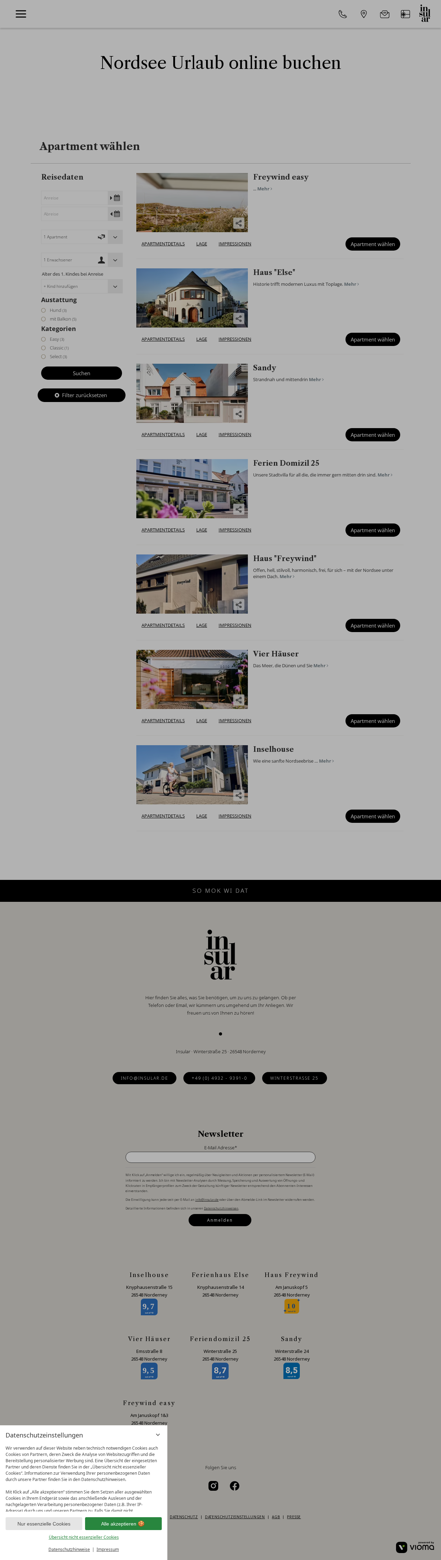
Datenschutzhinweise (69, 1549)
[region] (84, 1477)
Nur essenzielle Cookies (43, 1524)
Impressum (108, 1549)
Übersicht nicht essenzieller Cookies (84, 1537)
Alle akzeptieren (118, 1524)
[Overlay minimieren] (158, 1434)
